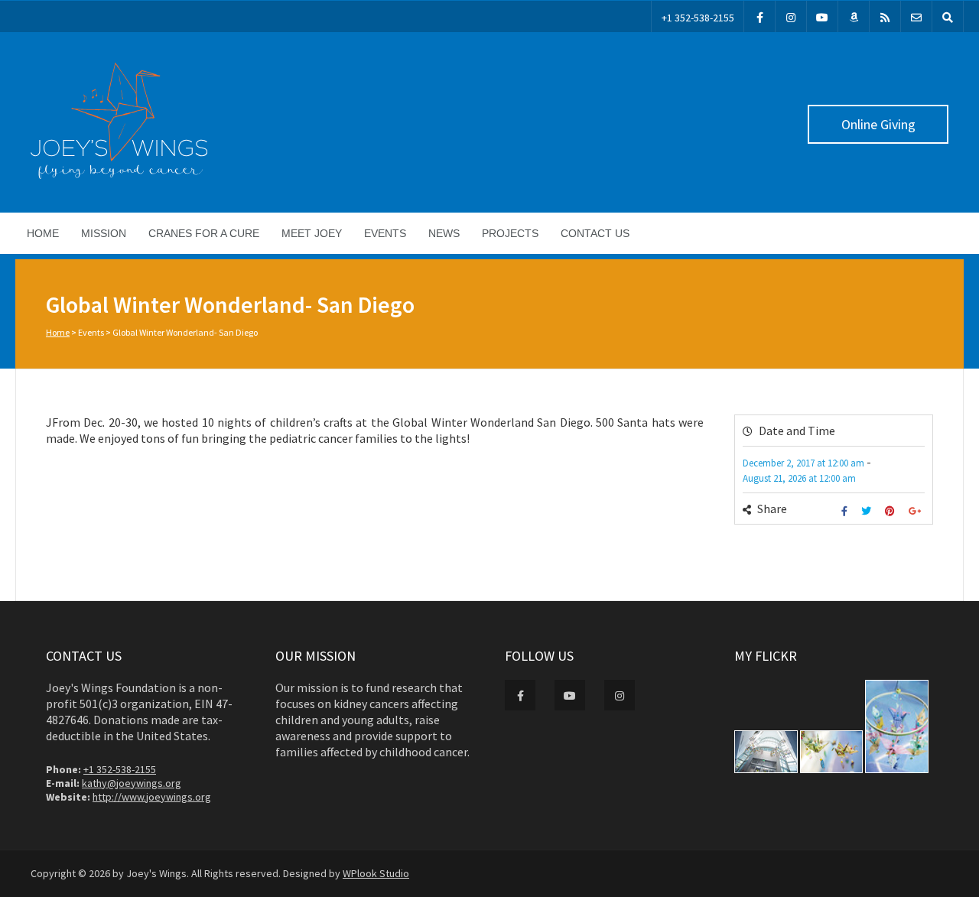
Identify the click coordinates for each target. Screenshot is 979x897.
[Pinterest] (892, 511)
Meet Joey (311, 233)
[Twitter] (868, 511)
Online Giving (878, 124)
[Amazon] (853, 16)
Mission (103, 233)
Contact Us (595, 233)
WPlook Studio (376, 873)
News (444, 233)
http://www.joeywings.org (152, 797)
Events (385, 233)
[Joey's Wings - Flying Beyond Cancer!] (119, 175)
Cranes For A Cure (203, 233)
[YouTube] (822, 16)
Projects (510, 233)
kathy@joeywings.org (131, 783)
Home (43, 233)
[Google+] (917, 511)
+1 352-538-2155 (698, 17)
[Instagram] (791, 16)
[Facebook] (759, 16)
